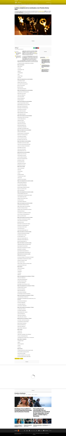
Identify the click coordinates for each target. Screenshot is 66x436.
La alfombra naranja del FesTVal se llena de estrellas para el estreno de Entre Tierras (46, 66)
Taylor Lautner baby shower (50, 0)
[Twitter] (15, 48)
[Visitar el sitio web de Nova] (32, 430)
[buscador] (50, 2)
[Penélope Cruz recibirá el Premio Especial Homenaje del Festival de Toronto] (24, 402)
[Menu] (50, 3)
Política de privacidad (37, 433)
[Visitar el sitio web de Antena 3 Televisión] (25, 430)
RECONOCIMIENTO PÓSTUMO (27, 424)
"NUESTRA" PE (16, 407)
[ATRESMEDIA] (16, 430)
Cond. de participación (46, 433)
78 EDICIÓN (43, 424)
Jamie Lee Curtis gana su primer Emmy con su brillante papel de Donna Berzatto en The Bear (45, 70)
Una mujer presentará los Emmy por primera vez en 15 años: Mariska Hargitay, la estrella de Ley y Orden (19, 426)
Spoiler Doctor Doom (36, 0)
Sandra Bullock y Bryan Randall (26, 0)
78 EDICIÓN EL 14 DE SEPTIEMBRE (37, 424)
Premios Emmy (41, 11)
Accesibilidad (34, 434)
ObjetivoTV (15, 5)
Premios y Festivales (20, 393)
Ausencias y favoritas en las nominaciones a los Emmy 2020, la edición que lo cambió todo (18, 57)
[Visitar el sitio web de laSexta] (27, 430)
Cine (26, 394)
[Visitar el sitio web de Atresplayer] (47, 430)
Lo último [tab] (47, 57)
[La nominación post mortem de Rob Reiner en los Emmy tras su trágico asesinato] (28, 421)
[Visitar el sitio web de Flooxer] (50, 430)
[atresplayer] (48, 3)
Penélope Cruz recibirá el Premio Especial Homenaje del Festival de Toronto (23, 410)
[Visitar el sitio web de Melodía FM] (44, 430)
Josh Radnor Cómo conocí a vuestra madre (43, 0)
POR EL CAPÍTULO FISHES (44, 68)
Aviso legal (34, 433)
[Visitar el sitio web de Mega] (34, 430)
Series (15, 394)
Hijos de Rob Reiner (32, 0)
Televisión (18, 394)
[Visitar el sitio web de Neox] (29, 430)
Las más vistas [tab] (42, 57)
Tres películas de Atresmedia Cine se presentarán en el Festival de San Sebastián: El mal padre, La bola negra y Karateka (41, 412)
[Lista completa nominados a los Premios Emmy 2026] (46, 421)
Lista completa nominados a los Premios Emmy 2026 (46, 425)
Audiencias (35, 394)
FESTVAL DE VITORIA (44, 64)
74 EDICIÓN (34, 407)
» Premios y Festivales (19, 5)
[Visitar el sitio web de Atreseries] (37, 430)
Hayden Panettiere (21, 0)
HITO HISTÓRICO (17, 424)
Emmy (36, 52)
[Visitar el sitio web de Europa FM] (41, 430)
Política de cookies (42, 433)
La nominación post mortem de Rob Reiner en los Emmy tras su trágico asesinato (28, 426)
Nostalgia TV (29, 394)
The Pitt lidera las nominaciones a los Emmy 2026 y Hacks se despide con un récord (37, 426)
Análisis (33, 394)
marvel (21, 358)
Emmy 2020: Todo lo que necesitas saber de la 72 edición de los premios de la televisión (18, 53)
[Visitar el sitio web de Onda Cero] (39, 430)
